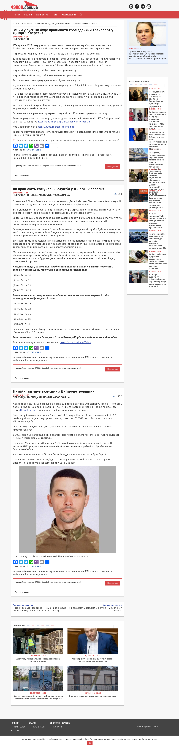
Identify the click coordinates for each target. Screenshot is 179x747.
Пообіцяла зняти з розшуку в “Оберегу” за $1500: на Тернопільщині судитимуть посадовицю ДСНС (157, 100)
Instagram (131, 6)
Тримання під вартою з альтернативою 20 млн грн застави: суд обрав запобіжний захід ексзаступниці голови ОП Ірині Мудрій (147, 55)
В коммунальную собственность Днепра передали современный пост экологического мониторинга (38, 697)
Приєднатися (112, 166)
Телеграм (143, 6)
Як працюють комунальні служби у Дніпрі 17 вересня (95, 608)
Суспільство (42, 15)
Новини (28, 15)
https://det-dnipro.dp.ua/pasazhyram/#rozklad (63, 121)
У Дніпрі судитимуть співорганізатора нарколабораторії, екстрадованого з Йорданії (158, 280)
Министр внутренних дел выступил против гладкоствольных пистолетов (92, 660)
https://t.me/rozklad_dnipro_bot (55, 126)
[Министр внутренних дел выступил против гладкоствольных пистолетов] (92, 653)
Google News (149, 6)
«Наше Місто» (27, 410)
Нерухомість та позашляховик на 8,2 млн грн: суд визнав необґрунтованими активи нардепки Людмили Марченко (158, 140)
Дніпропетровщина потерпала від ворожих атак (92, 696)
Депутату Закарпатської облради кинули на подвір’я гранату (38, 660)
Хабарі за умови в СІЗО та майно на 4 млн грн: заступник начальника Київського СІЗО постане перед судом (157, 120)
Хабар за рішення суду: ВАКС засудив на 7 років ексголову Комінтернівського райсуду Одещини (158, 261)
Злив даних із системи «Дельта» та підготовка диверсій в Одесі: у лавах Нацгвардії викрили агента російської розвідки (157, 183)
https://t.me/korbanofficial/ (75, 342)
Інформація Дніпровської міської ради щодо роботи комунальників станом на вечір (39, 608)
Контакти (58, 727)
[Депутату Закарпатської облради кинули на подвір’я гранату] (38, 653)
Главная (16, 24)
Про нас (16, 15)
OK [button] (90, 743)
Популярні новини (139, 81)
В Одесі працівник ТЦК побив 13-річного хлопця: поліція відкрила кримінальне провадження (157, 220)
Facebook (137, 6)
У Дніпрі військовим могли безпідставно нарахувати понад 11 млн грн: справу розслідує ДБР (157, 200)
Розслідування (69, 15)
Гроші (55, 15)
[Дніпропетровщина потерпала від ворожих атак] (92, 690)
